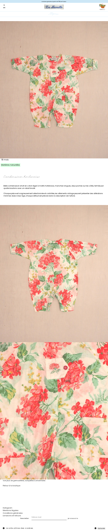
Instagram (7, 508)
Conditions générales (13, 513)
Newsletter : (24, 518)
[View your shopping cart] (102, 6)
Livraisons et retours (12, 515)
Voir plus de (24, 480)
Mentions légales (10, 510)
